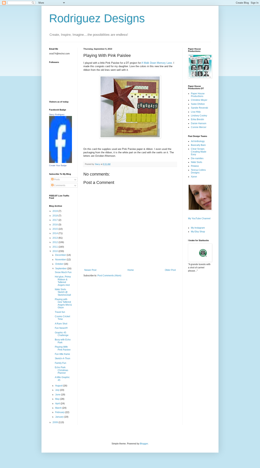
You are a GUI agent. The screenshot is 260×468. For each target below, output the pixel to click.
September (61, 268)
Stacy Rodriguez (57, 114)
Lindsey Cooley (199, 115)
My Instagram (198, 227)
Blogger (144, 443)
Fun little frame (62, 354)
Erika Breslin (197, 119)
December (61, 255)
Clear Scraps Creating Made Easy (198, 152)
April (58, 403)
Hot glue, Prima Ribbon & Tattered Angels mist (63, 280)
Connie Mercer (198, 127)
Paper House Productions (198, 95)
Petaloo (195, 166)
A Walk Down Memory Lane (156, 62)
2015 (55, 229)
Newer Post (90, 270)
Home (131, 270)
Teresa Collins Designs (198, 171)
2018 (55, 215)
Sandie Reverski (199, 107)
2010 (55, 251)
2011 (55, 247)
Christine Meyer (199, 100)
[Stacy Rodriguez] (60, 162)
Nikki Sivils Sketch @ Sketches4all (63, 292)
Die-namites (197, 158)
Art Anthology (198, 141)
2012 (55, 242)
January (59, 417)
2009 (55, 422)
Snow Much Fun (63, 272)
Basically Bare (198, 145)
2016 (55, 224)
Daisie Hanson (198, 123)
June (58, 394)
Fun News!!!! (61, 328)
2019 (55, 211)
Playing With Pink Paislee (63, 348)
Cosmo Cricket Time (62, 317)
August (59, 385)
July (57, 390)
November (61, 259)
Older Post (170, 270)
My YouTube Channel (199, 218)
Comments (59, 185)
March (58, 408)
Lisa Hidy (196, 111)
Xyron (194, 176)
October (59, 264)
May (57, 399)
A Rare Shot (61, 323)
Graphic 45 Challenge (62, 334)
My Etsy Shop (198, 231)
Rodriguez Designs (97, 18)
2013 (55, 238)
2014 (55, 233)
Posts (56, 179)
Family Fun (60, 363)
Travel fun (60, 312)
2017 (55, 220)
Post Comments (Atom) (109, 275)
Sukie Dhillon (198, 104)
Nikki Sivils (196, 162)
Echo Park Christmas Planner (61, 370)
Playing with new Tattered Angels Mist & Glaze (63, 303)
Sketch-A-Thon (62, 358)
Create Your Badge (58, 165)
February (60, 412)
